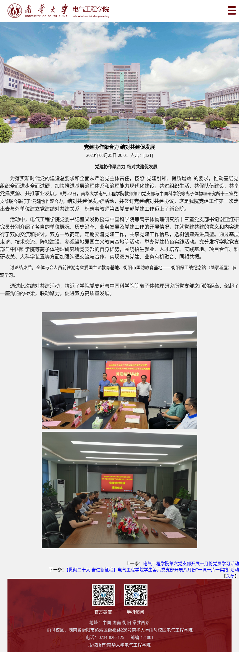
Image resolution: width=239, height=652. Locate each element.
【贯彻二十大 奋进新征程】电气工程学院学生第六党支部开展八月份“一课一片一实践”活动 (152, 570)
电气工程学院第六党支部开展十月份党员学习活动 (191, 563)
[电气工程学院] (119, 10)
